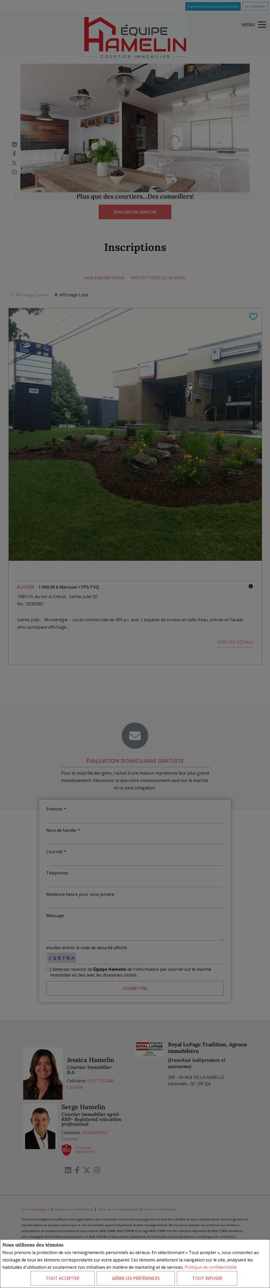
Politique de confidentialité (211, 1267)
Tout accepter (62, 1278)
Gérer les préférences (136, 1278)
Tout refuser (207, 1278)
